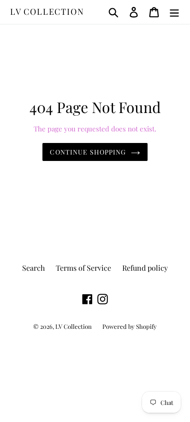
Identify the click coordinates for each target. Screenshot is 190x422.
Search (33, 268)
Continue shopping (88, 152)
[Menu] (174, 11)
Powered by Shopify (129, 326)
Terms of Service (83, 268)
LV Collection (47, 12)
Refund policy (145, 268)
